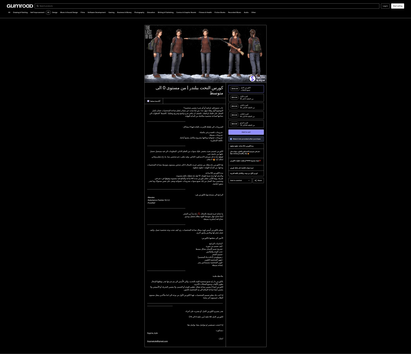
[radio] (246, 89)
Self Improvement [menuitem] (37, 12)
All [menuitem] (9, 12)
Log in (385, 6)
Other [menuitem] (253, 12)
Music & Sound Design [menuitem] (69, 12)
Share (260, 180)
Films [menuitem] (83, 12)
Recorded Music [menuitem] (234, 12)
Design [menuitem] (54, 12)
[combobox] (208, 6)
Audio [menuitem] (246, 12)
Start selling (397, 6)
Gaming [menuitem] (111, 12)
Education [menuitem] (151, 12)
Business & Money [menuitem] (124, 12)
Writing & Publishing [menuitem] (165, 12)
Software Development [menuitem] (97, 12)
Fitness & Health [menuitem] (205, 12)
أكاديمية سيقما (155, 101)
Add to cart (246, 132)
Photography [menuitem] (139, 12)
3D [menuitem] (48, 12)
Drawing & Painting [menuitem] (20, 12)
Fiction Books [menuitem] (219, 12)
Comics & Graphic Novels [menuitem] (186, 12)
